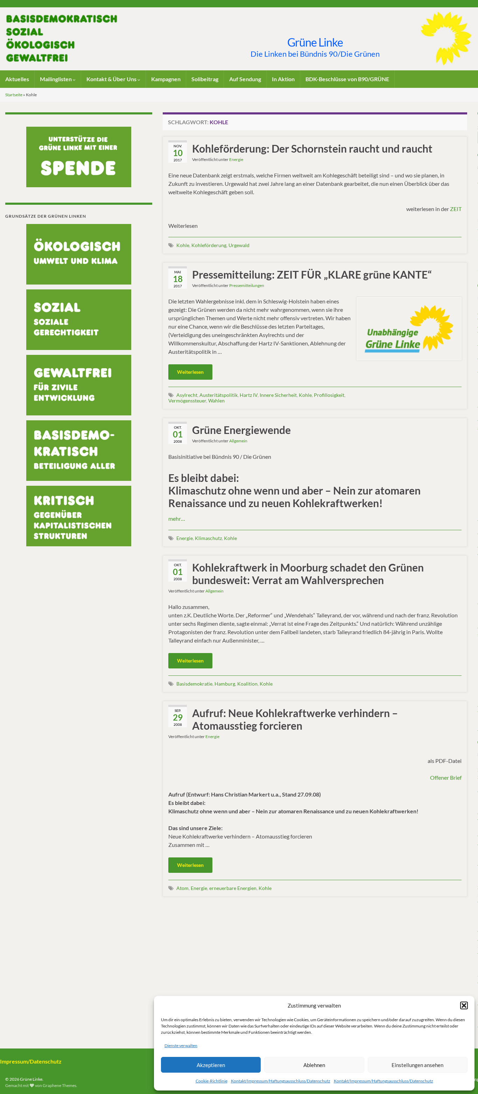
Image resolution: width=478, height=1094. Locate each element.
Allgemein (238, 440)
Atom (182, 888)
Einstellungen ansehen (417, 1065)
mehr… (176, 518)
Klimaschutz (208, 538)
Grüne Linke (315, 42)
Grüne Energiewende (241, 429)
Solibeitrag (204, 79)
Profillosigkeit (329, 395)
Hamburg (225, 684)
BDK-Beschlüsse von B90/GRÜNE (347, 79)
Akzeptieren (211, 1065)
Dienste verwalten (180, 1045)
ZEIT (456, 208)
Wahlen (216, 401)
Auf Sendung (245, 79)
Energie (236, 159)
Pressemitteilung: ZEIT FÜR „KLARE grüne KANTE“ (312, 274)
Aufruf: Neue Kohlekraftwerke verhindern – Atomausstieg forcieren (295, 719)
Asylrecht (186, 395)
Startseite (13, 94)
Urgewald (239, 245)
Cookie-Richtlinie (211, 1081)
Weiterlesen (190, 372)
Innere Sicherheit (278, 395)
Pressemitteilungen (246, 285)
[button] (464, 1005)
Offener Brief (446, 777)
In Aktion (283, 79)
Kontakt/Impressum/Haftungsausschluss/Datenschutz (280, 1081)
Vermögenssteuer (187, 401)
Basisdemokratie (194, 684)
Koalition (247, 684)
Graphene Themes (59, 1085)
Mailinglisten (56, 79)
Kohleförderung (208, 245)
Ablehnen (314, 1065)
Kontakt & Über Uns (112, 79)
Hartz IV (249, 395)
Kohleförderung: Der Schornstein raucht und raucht (312, 148)
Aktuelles (17, 79)
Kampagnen (166, 79)
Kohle (182, 245)
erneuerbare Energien (232, 888)
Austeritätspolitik (218, 395)
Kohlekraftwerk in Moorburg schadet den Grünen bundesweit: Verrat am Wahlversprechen (308, 573)
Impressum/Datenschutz (31, 1061)
